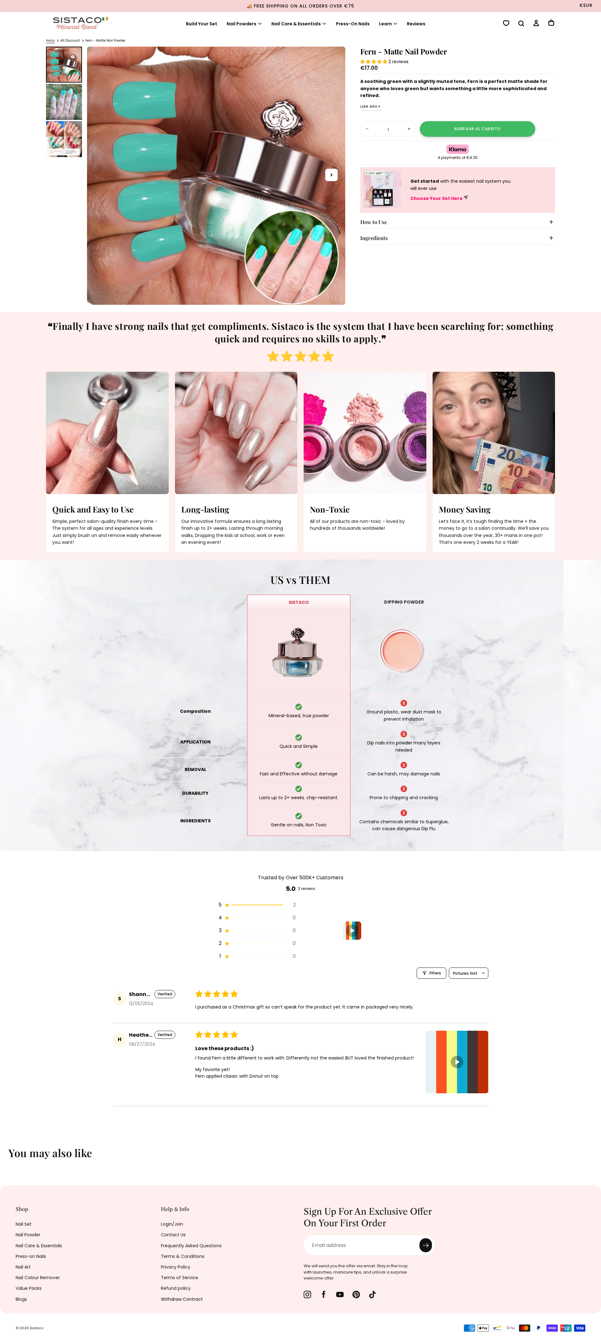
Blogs (21, 1299)
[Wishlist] (506, 24)
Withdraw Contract (182, 1299)
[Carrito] (551, 23)
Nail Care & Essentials (296, 24)
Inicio (50, 40)
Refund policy (176, 1288)
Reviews (416, 24)
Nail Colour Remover (38, 1277)
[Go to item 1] (352, 931)
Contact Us (173, 1235)
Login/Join (172, 1224)
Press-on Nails (31, 1256)
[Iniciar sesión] (536, 24)
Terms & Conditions (182, 1256)
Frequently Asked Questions (191, 1246)
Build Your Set (201, 24)
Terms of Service (179, 1277)
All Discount (70, 40)
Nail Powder (28, 1235)
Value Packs (29, 1288)
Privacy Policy (175, 1267)
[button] (521, 24)
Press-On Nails (353, 24)
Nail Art (23, 1267)
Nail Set (24, 1224)
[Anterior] (9, 1157)
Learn (385, 24)
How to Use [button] (373, 221)
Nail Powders (241, 24)
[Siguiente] (591, 1157)
